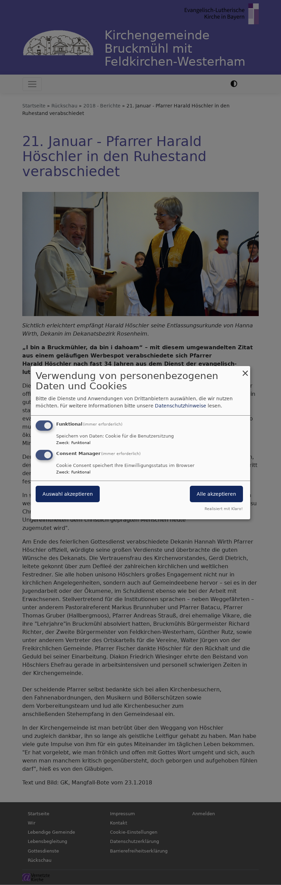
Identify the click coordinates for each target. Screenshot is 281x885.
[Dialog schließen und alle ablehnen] (245, 370)
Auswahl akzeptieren (67, 494)
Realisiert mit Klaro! (224, 509)
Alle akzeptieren (216, 494)
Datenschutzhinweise (180, 405)
